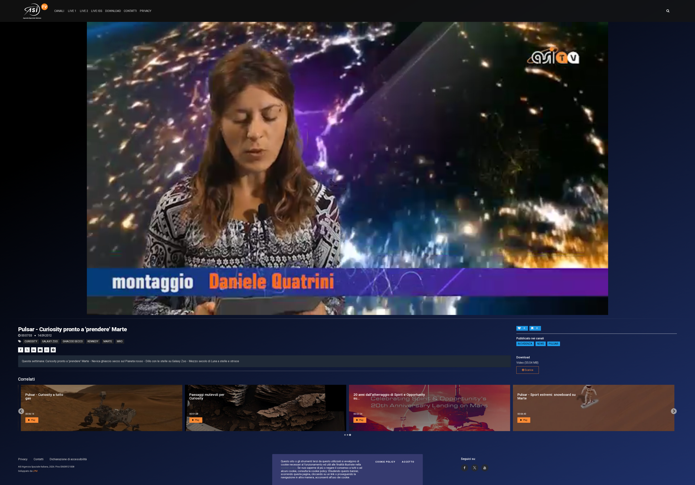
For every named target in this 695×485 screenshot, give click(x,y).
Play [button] (33, 420)
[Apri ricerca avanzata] (668, 11)
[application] (347, 168)
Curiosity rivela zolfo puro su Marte (211, 396)
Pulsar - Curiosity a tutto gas (372, 396)
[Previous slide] (21, 411)
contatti (130, 11)
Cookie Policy (385, 462)
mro (120, 341)
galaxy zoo (50, 341)
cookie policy (288, 467)
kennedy (93, 341)
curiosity (31, 341)
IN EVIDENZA (525, 343)
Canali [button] (59, 11)
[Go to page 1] (345, 435)
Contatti (38, 459)
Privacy (23, 459)
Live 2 (84, 11)
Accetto (408, 462)
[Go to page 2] (347, 435)
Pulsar (553, 343)
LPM (35, 471)
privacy (145, 11)
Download (113, 11)
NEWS (540, 343)
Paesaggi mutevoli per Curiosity (535, 396)
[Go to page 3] (350, 435)
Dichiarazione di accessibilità (68, 459)
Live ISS (96, 11)
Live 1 (72, 11)
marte (108, 341)
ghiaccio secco (73, 341)
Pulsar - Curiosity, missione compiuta (46, 396)
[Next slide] (674, 411)
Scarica (528, 369)
